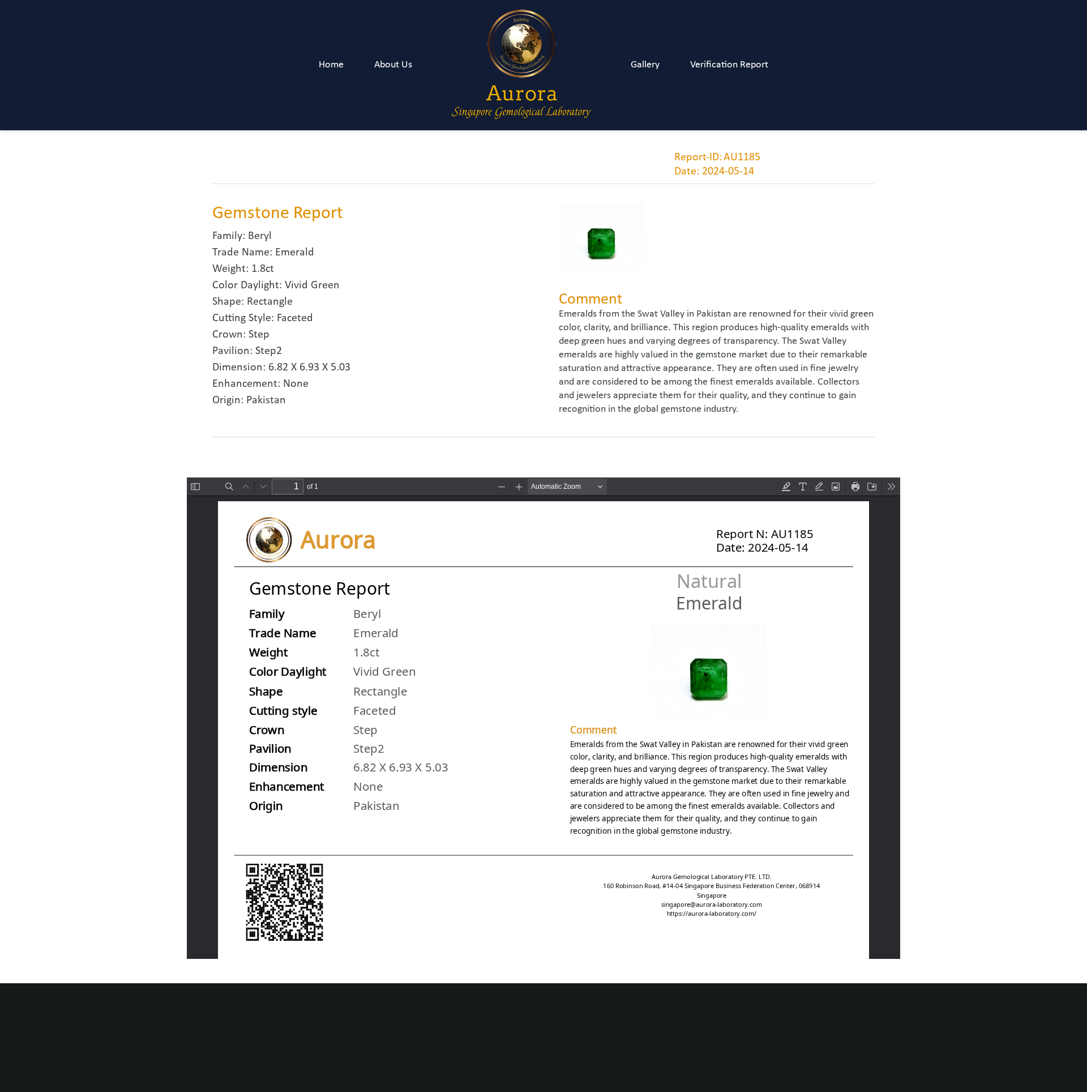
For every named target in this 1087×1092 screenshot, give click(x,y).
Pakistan (266, 400)
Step (259, 334)
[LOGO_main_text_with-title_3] (521, 65)
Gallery (645, 64)
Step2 (268, 351)
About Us (393, 64)
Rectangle (270, 302)
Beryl (260, 236)
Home (331, 64)
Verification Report (729, 64)
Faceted (295, 318)
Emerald (294, 252)
